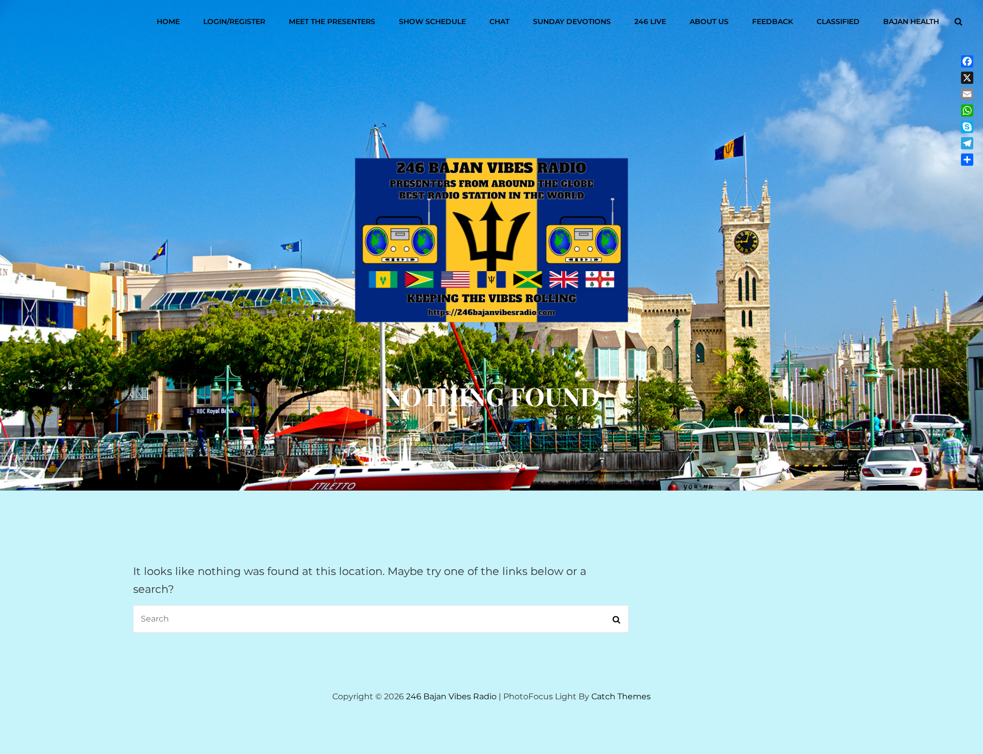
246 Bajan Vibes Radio (451, 696)
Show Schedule (432, 21)
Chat (499, 21)
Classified (838, 21)
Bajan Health (911, 21)
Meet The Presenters (332, 21)
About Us (709, 21)
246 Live (650, 21)
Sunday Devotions (572, 21)
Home (168, 21)
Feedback (772, 21)
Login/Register (234, 21)
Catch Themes (621, 696)
